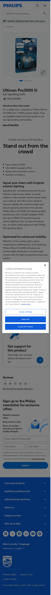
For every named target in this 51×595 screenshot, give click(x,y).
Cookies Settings (24, 312)
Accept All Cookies (24, 326)
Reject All (24, 319)
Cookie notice (33, 304)
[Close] (44, 265)
